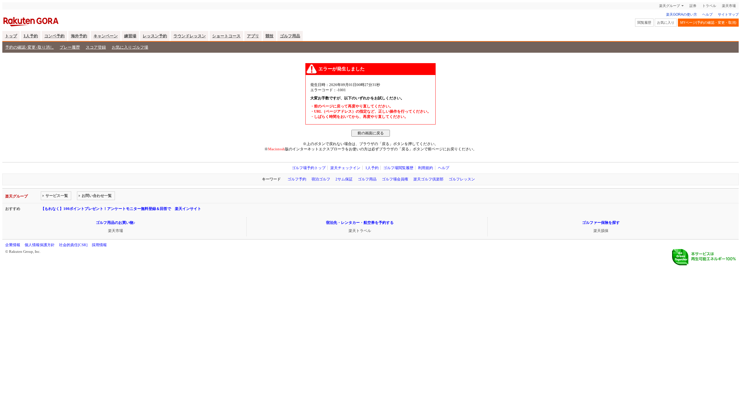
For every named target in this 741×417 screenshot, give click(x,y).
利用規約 (425, 168)
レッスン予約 (155, 36)
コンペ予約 (54, 36)
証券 (692, 6)
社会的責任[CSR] (73, 245)
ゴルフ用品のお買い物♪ (115, 222)
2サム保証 (344, 179)
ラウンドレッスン (189, 36)
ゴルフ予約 (296, 179)
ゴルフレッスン (462, 179)
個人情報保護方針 (40, 245)
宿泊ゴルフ (320, 179)
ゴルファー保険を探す (601, 222)
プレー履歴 (70, 47)
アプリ (253, 36)
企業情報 (12, 245)
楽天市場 (729, 6)
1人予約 (30, 36)
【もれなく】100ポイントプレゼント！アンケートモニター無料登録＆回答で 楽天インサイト (121, 208)
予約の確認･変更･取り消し (29, 47)
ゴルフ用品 (290, 36)
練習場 (130, 36)
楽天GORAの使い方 (681, 14)
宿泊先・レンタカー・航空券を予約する (360, 222)
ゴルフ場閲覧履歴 (398, 168)
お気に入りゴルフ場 (130, 47)
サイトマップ (728, 14)
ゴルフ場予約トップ (309, 168)
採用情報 (99, 245)
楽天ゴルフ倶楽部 (428, 179)
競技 (269, 36)
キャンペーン (105, 36)
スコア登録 (96, 47)
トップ (11, 36)
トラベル (709, 6)
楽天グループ (669, 6)
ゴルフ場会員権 (395, 179)
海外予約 (79, 36)
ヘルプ (707, 14)
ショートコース (226, 36)
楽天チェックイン (345, 168)
